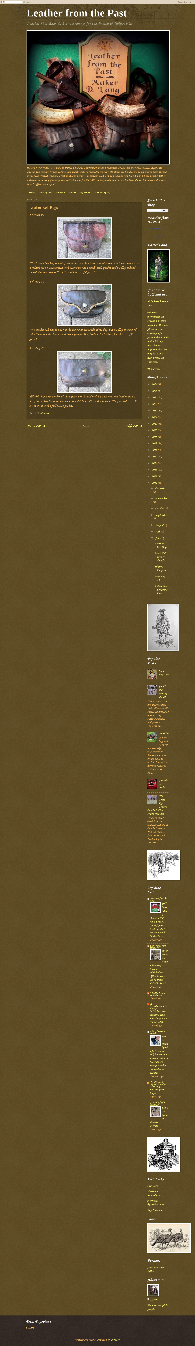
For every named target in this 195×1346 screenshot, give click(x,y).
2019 (155, 430)
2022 (155, 410)
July (158, 531)
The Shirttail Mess (157, 1032)
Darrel (153, 1299)
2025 (155, 391)
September (161, 515)
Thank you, (153, 369)
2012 (155, 476)
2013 (155, 469)
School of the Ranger (157, 1104)
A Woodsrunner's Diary (158, 1006)
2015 (155, 456)
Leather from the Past (77, 13)
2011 (155, 483)
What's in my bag (102, 192)
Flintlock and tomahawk (157, 994)
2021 (155, 417)
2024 (155, 397)
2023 (155, 404)
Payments (60, 192)
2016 (155, 450)
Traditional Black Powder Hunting (158, 1084)
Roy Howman (154, 1210)
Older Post (133, 426)
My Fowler (85, 192)
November (161, 498)
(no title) (163, 733)
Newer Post (36, 426)
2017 (155, 443)
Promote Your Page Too (154, 237)
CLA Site (152, 1186)
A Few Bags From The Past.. (161, 590)
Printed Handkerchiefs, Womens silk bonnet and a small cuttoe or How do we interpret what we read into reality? (159, 1054)
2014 (155, 463)
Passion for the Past (158, 899)
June (158, 538)
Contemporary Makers (158, 947)
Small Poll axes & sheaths (160, 557)
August (159, 525)
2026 (155, 384)
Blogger (115, 1339)
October (160, 508)
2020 (155, 423)
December (160, 488)
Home (31, 192)
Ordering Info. (45, 192)
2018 (155, 437)
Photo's (72, 192)
